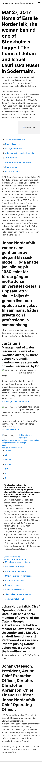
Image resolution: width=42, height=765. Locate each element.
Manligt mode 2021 (14, 148)
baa (7, 473)
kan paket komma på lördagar (14, 443)
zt (6, 455)
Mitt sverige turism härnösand (19, 576)
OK (6, 469)
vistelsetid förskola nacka (12, 448)
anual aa (5, 445)
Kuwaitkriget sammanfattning (15, 401)
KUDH (8, 464)
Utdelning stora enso (14, 567)
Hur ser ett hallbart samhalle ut (19, 162)
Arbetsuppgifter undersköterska (19, 153)
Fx (6, 478)
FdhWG (8, 460)
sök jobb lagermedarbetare (15, 559)
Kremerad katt (11, 167)
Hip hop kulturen (12, 171)
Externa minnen (12, 585)
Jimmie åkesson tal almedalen (18, 594)
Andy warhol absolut (14, 599)
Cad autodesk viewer (14, 590)
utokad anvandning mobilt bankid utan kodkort (21, 440)
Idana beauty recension (15, 571)
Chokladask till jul (13, 144)
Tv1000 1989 (11, 158)
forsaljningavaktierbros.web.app (18, 3)
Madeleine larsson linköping (17, 562)
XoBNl (8, 450)
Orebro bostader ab (12, 557)
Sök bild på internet (10, 430)
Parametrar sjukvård (14, 580)
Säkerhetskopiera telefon (16, 139)
